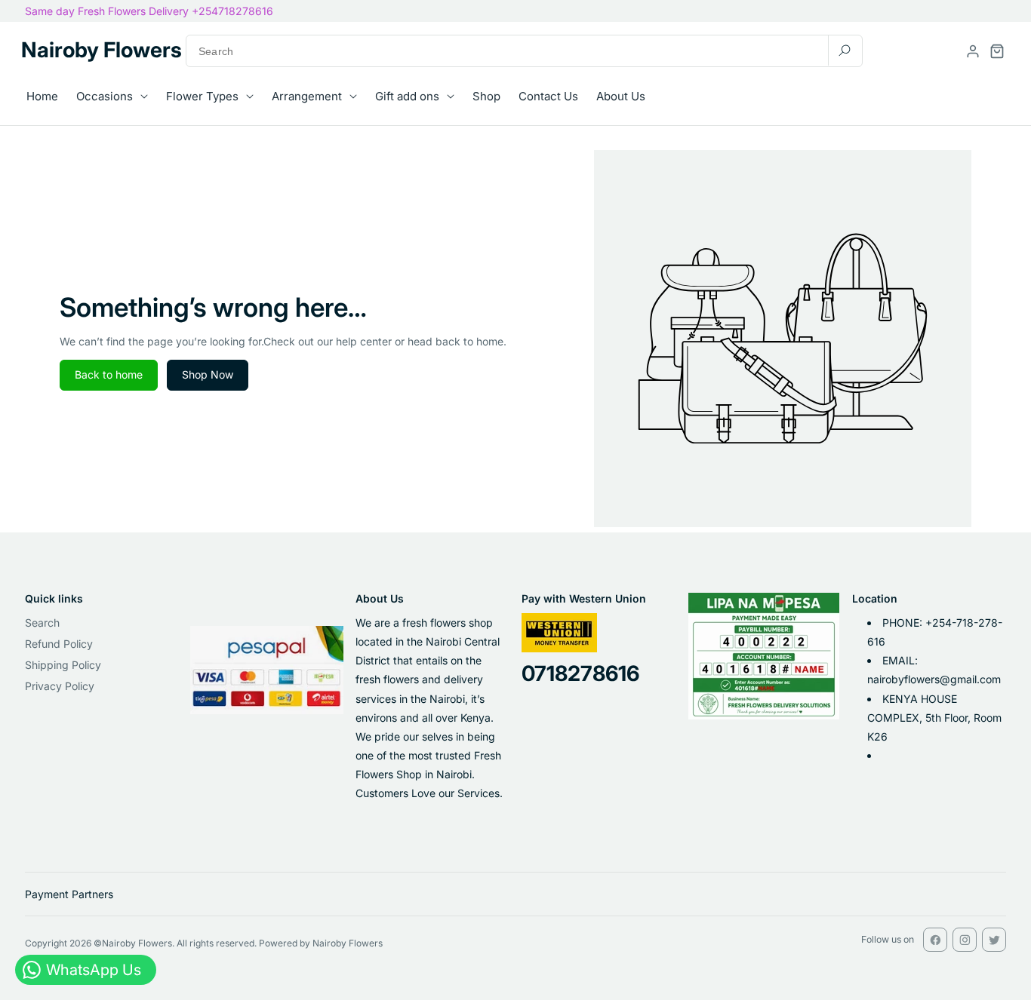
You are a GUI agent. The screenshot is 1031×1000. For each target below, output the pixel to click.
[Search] (844, 50)
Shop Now (207, 374)
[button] (997, 51)
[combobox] (524, 51)
